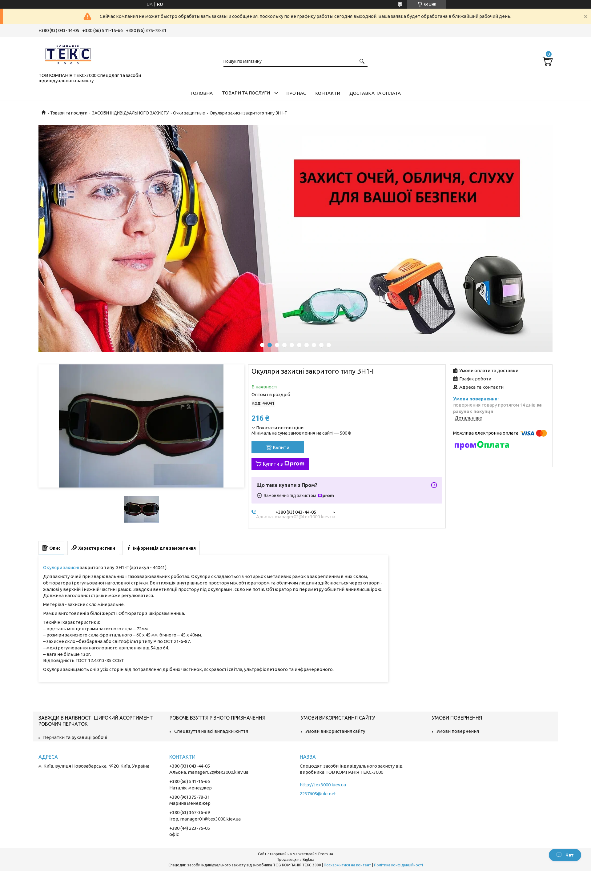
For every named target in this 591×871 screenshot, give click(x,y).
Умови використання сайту (335, 731)
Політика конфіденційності (398, 865)
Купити (281, 447)
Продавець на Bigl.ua (295, 859)
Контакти (327, 93)
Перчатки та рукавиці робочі (75, 737)
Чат (569, 855)
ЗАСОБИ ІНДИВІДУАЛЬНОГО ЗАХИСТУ (130, 112)
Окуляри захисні (61, 567)
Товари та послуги (246, 92)
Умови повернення (457, 731)
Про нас (296, 93)
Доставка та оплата (375, 93)
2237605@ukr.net (318, 793)
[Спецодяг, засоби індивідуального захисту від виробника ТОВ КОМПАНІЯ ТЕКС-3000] (69, 53)
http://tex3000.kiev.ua (323, 784)
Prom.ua (325, 854)
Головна (202, 93)
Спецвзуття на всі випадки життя (211, 731)
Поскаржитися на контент (347, 865)
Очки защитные (189, 112)
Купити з (273, 464)
